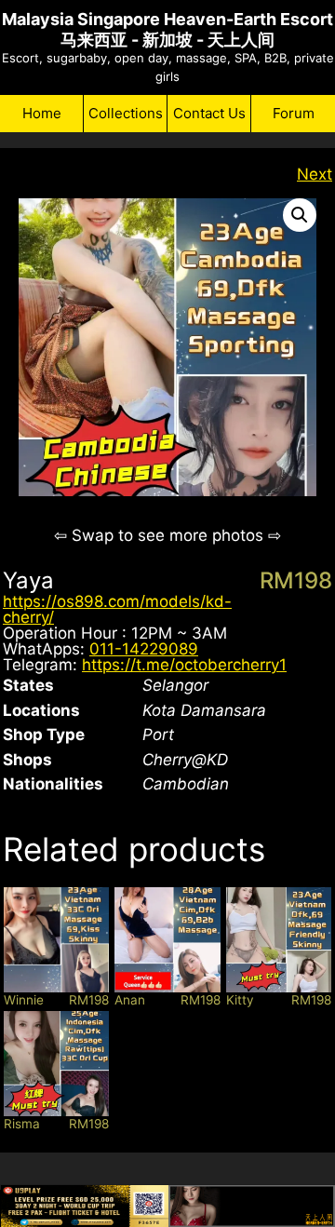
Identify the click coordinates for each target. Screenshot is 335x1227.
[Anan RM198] (167, 939)
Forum (294, 113)
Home (41, 113)
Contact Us (209, 113)
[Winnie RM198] (56, 939)
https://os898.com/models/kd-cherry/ (117, 609)
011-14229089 (143, 649)
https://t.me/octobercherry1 (184, 664)
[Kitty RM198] (278, 939)
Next (314, 174)
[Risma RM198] (56, 1063)
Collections (125, 113)
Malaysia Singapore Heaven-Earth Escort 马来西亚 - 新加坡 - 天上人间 (167, 29)
